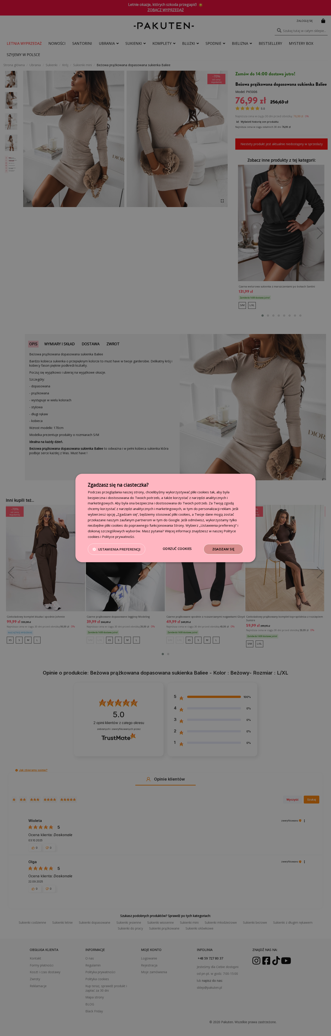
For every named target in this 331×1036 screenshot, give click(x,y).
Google (174, 520)
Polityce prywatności (118, 536)
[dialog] (165, 518)
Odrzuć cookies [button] (177, 548)
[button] (116, 549)
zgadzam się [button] (223, 549)
